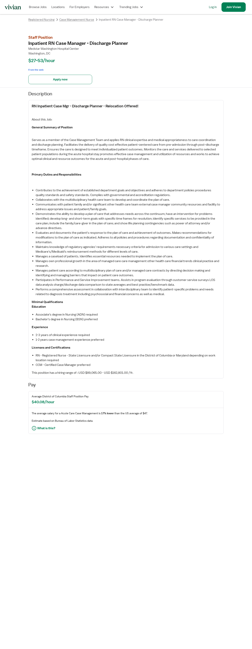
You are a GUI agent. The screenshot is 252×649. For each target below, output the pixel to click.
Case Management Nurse (76, 20)
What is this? (46, 428)
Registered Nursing (41, 20)
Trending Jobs (128, 7)
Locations (58, 7)
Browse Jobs (38, 7)
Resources (101, 7)
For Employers (79, 7)
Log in (213, 7)
